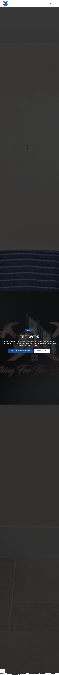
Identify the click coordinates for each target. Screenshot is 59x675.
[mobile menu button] (55, 4)
